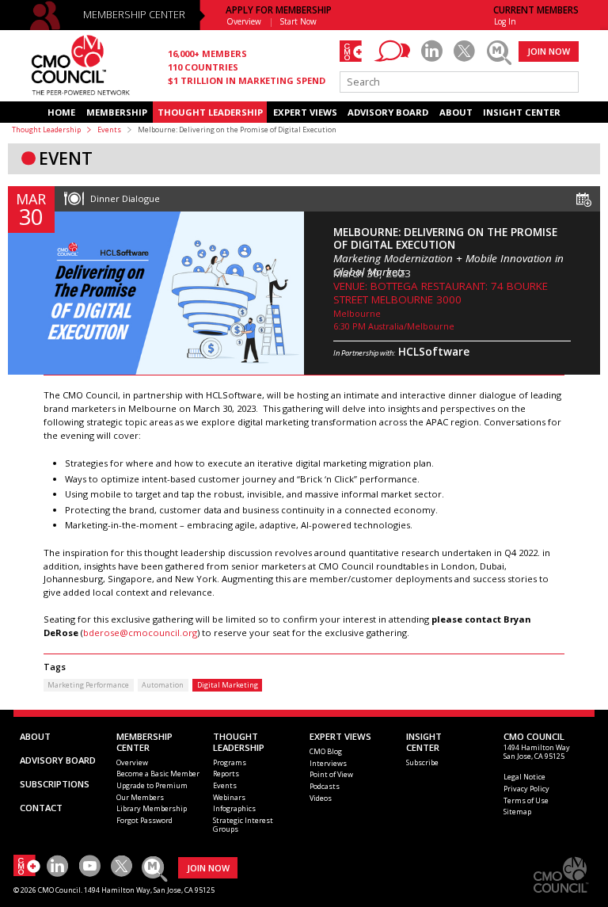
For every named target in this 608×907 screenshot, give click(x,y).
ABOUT (456, 112)
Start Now (298, 21)
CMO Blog (326, 751)
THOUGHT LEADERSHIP (210, 112)
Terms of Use (526, 800)
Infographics (234, 808)
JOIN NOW (548, 51)
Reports (226, 773)
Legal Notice (524, 777)
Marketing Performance (88, 685)
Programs (229, 762)
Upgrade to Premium (152, 785)
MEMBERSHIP (116, 112)
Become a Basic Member (158, 773)
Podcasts (325, 786)
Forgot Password (144, 820)
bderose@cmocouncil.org (140, 632)
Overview (243, 21)
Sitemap (517, 811)
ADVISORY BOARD (388, 112)
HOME (61, 112)
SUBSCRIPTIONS (54, 784)
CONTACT (41, 808)
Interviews (328, 763)
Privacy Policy (526, 788)
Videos (321, 798)
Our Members (140, 797)
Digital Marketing (227, 685)
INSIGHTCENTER (424, 741)
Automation (163, 685)
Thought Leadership (46, 129)
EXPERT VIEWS (305, 112)
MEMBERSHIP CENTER (134, 14)
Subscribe (422, 762)
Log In (505, 21)
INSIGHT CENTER (521, 112)
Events (109, 129)
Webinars (229, 797)
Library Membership (151, 808)
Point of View (331, 774)
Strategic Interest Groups (243, 824)
